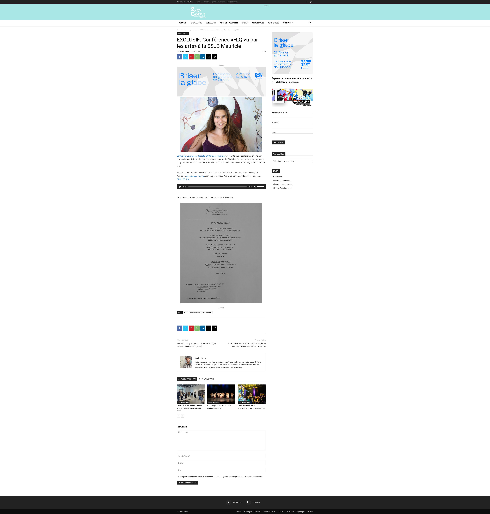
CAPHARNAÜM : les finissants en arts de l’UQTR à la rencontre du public (189, 408)
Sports (245, 23)
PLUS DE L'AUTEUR (206, 379)
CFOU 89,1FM (183, 179)
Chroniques (258, 23)
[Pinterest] (191, 56)
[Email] (208, 56)
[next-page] (182, 416)
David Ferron (184, 51)
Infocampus (196, 23)
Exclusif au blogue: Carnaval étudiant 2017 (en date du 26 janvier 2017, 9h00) (196, 344)
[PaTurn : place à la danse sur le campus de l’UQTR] (221, 394)
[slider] (260, 186)
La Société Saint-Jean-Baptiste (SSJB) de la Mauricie (201, 156)
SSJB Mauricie (207, 313)
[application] (221, 186)
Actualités (211, 23)
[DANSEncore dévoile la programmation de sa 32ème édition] (252, 394)
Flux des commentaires (283, 184)
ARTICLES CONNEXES (187, 379)
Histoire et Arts (195, 313)
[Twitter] (185, 56)
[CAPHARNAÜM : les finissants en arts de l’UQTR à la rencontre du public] (191, 394)
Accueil (199, 2)
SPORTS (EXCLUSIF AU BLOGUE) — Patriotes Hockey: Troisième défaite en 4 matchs (247, 344)
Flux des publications (282, 180)
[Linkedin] (311, 2)
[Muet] (255, 187)
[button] (310, 23)
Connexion (277, 176)
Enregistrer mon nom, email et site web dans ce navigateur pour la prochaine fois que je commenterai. (222, 476)
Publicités (221, 2)
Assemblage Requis (195, 176)
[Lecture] (180, 187)
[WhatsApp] (197, 56)
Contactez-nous (232, 2)
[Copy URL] (214, 56)
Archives (287, 23)
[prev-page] (178, 416)
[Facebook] (307, 2)
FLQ (185, 313)
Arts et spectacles (229, 23)
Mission (206, 2)
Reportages (273, 23)
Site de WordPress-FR (282, 188)
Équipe (213, 2)
